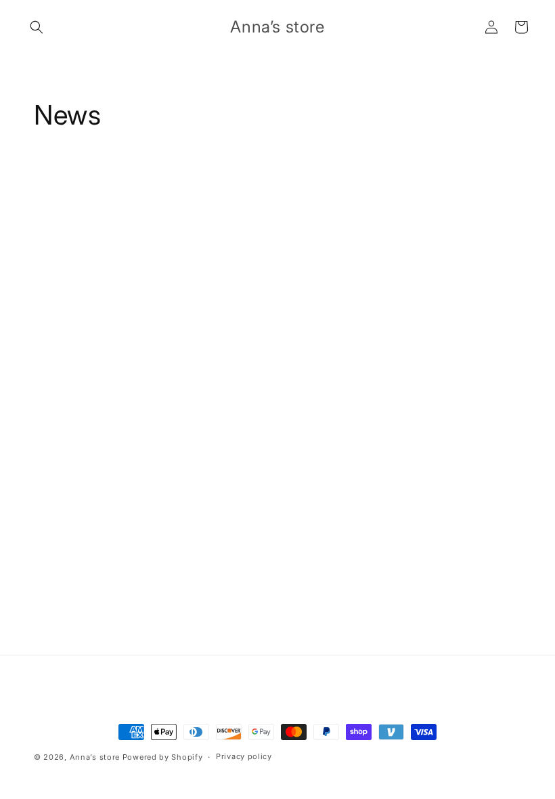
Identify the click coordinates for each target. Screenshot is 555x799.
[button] (36, 27)
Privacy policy (244, 756)
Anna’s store (95, 757)
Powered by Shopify (163, 757)
